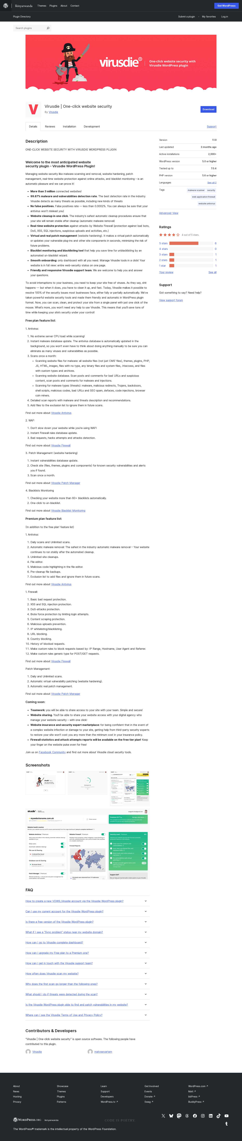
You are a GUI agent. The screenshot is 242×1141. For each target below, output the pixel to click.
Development (92, 126)
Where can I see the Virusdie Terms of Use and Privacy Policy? (64, 1015)
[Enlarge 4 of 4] (145, 813)
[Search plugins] (48, 28)
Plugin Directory (22, 16)
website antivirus (207, 203)
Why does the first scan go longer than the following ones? (62, 984)
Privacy (17, 1101)
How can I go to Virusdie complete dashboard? (54, 942)
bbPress (194, 1096)
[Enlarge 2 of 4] (103, 775)
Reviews (50, 126)
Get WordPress (226, 5)
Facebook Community (52, 752)
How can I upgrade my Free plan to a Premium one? (57, 952)
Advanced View (168, 213)
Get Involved (152, 1086)
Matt (192, 1091)
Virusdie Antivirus (61, 412)
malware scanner (196, 190)
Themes (61, 1091)
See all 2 (211, 182)
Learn (104, 1086)
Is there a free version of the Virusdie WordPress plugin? (60, 921)
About (16, 1086)
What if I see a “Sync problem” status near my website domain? (64, 932)
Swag (149, 1101)
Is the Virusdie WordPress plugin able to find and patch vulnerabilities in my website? (77, 1004)
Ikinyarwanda (51, 1120)
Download (208, 109)
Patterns (61, 1101)
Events (148, 1091)
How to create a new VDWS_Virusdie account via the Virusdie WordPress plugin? (74, 901)
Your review (166, 272)
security (211, 190)
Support (211, 126)
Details (33, 126)
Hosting (17, 1096)
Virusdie (53, 112)
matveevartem (103, 1051)
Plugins (61, 1096)
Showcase (62, 1086)
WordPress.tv (109, 1101)
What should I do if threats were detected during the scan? (62, 994)
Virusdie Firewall (60, 445)
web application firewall (203, 197)
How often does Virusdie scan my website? (52, 973)
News (16, 1091)
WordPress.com (198, 1086)
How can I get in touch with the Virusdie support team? (59, 963)
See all (212, 272)
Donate (150, 1096)
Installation (69, 126)
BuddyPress (196, 1101)
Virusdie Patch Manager (65, 483)
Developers (107, 1096)
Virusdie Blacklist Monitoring (68, 510)
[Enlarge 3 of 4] (145, 775)
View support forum (171, 300)
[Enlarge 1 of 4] (60, 775)
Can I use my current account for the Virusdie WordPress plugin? (64, 911)
